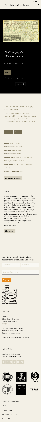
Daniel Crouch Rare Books (17, 5)
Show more (9, 231)
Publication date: (10, 154)
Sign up (6, 280)
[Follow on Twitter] (14, 362)
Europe (9, 132)
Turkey (18, 132)
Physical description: (12, 157)
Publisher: (8, 150)
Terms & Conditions (9, 414)
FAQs (4, 406)
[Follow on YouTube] (18, 362)
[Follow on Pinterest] (11, 362)
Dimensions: (8, 164)
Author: (7, 143)
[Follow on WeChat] (22, 362)
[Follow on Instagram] (7, 362)
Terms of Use (7, 419)
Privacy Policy (7, 410)
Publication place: (11, 147)
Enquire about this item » (14, 78)
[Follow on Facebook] (3, 362)
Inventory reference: (12, 171)
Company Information (10, 401)
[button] (35, 5)
